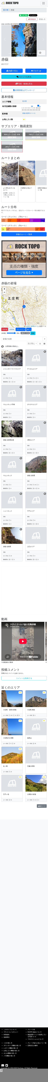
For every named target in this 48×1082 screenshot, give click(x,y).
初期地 (11, 329)
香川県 (5, 10)
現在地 (4, 329)
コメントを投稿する (24, 678)
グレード (20, 329)
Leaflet (27, 326)
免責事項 (6, 1037)
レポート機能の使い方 (11, 1048)
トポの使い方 (8, 1043)
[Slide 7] (34, 53)
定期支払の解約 (33, 1045)
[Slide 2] (14, 53)
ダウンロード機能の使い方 (12, 1045)
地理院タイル (35, 326)
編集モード (42, 806)
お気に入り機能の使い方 (12, 1050)
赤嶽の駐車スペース (28, 113)
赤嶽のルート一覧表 (24, 234)
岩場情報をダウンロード (25, 90)
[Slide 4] (22, 53)
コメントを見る (25, 77)
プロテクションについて (36, 1039)
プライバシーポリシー (11, 1032)
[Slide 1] (10, 53)
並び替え (31, 343)
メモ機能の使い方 (9, 1056)
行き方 (36, 71)
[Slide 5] (26, 53)
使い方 (43, 19)
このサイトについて (10, 1029)
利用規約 (6, 1034)
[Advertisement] (24, 590)
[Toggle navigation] (43, 3)
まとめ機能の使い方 (10, 1053)
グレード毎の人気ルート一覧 (37, 1043)
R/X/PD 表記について (35, 1032)
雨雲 (32, 333)
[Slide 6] (30, 53)
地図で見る (13, 71)
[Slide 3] (18, 53)
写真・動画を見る (25, 83)
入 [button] (24, 306)
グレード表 (31, 1029)
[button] (4, 39)
